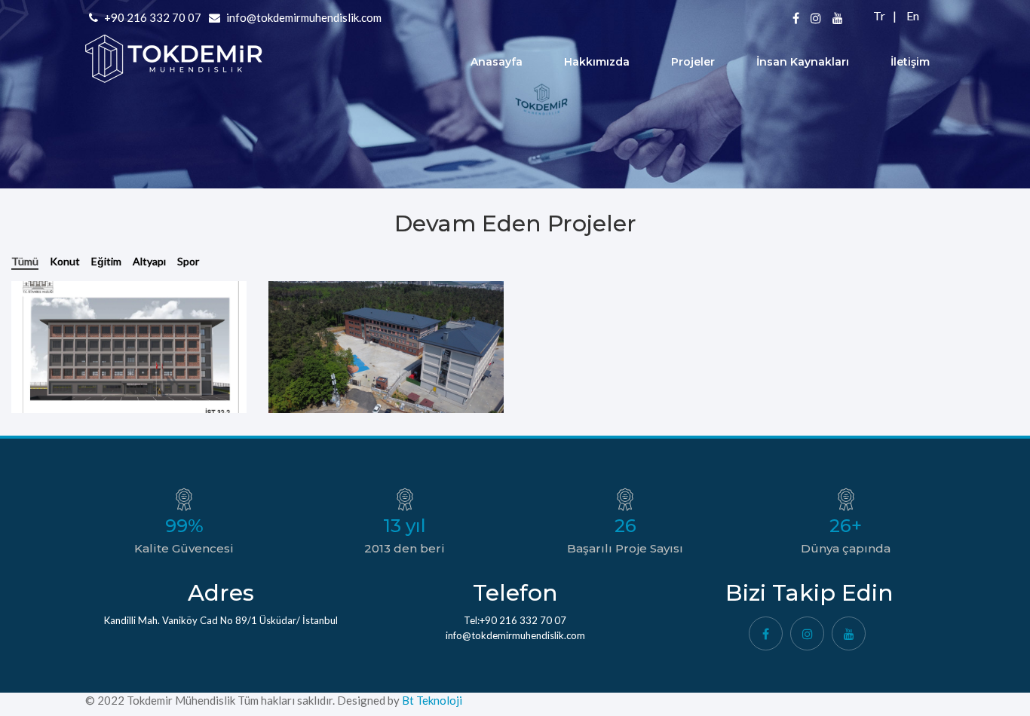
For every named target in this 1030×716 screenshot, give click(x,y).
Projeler (693, 62)
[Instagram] (807, 633)
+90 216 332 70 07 (151, 17)
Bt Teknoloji (431, 700)
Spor (188, 261)
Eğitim (106, 261)
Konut (65, 261)
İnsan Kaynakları (802, 62)
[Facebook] (766, 633)
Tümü (24, 261)
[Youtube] (849, 633)
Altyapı (149, 261)
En (911, 15)
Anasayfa (497, 62)
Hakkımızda (597, 62)
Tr (879, 15)
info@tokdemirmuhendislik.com (304, 17)
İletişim (910, 62)
